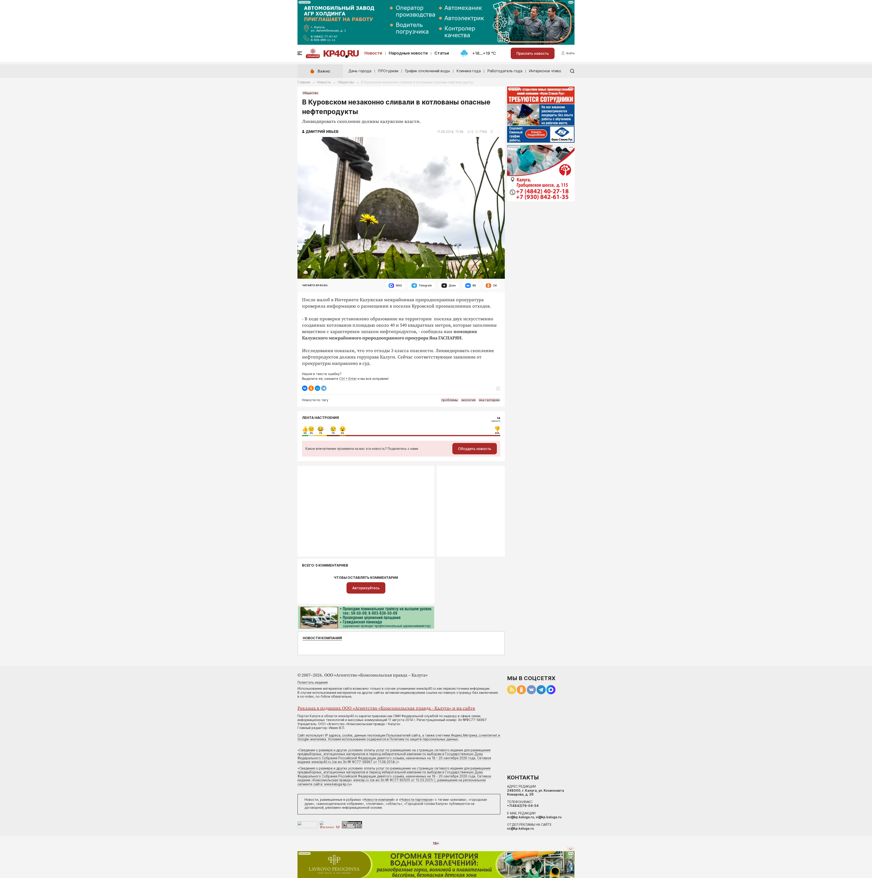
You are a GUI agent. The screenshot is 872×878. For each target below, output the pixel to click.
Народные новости (408, 53)
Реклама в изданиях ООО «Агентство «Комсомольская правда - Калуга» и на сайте (386, 708)
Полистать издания (312, 682)
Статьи (441, 53)
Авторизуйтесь (366, 588)
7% (320, 433)
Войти (570, 53)
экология (468, 400)
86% (497, 433)
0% (305, 433)
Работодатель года (504, 71)
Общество (345, 82)
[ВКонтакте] (304, 388)
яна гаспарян (489, 400)
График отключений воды (427, 71)
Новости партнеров (416, 799)
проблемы (449, 400)
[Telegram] (324, 388)
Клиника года (468, 71)
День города (360, 71)
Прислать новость (532, 53)
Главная (303, 82)
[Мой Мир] (317, 388)
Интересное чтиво (545, 71)
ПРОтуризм (388, 71)
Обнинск (313, 56)
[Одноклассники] (311, 388)
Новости (373, 53)
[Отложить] (491, 132)
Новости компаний (322, 638)
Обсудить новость (474, 448)
